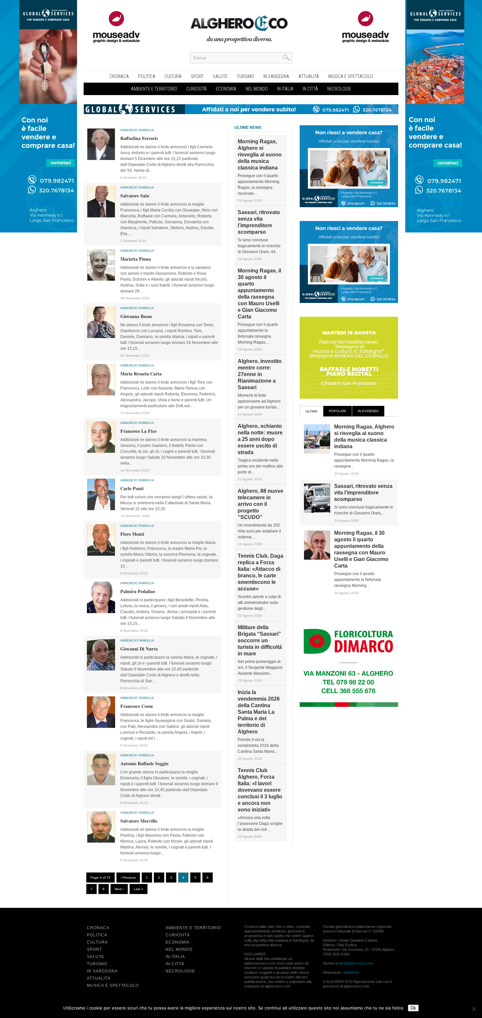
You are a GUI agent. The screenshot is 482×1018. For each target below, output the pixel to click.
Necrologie (339, 88)
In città (310, 88)
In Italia (285, 88)
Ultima (311, 411)
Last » (138, 889)
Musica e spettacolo (350, 76)
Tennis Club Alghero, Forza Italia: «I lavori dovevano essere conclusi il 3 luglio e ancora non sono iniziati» (260, 790)
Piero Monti (132, 534)
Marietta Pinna (135, 259)
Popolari (337, 411)
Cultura (173, 76)
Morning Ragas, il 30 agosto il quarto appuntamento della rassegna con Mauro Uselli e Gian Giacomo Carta (259, 293)
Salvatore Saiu (134, 195)
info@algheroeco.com (355, 963)
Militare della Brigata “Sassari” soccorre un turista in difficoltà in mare (260, 640)
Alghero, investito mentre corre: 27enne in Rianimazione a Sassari (260, 374)
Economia (226, 88)
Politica (146, 76)
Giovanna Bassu (136, 316)
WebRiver (351, 972)
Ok (413, 1008)
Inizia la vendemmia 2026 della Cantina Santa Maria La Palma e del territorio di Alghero (259, 711)
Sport (197, 76)
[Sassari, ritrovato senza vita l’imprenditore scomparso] (317, 511)
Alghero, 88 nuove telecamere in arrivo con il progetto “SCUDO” (260, 504)
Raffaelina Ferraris (139, 138)
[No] (474, 1009)
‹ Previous (128, 877)
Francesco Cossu (136, 706)
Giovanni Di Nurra (139, 649)
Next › (119, 889)
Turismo (245, 76)
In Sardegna (276, 76)
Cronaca (119, 76)
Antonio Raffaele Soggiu (144, 763)
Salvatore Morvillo (138, 821)
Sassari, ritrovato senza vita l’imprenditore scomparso (259, 222)
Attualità (308, 76)
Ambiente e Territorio (154, 88)
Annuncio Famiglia (137, 130)
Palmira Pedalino (137, 591)
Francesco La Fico (138, 431)
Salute (220, 76)
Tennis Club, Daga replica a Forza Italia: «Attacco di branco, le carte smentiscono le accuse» (260, 572)
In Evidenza (368, 411)
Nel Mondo (257, 88)
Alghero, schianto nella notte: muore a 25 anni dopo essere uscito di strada (260, 439)
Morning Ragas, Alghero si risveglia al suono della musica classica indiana (260, 154)
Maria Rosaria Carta (141, 373)
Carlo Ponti (132, 488)
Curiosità (196, 88)
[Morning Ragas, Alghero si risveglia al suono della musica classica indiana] (317, 452)
